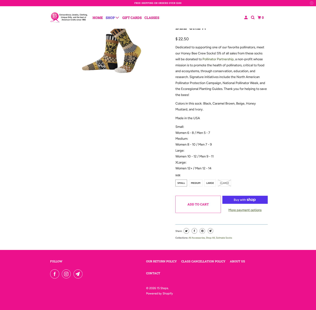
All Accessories (197, 237)
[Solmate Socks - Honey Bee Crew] (112, 50)
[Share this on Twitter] (186, 231)
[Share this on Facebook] (194, 231)
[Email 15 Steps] (79, 274)
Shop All (210, 237)
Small (181, 183)
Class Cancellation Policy (203, 261)
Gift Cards (132, 17)
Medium (195, 183)
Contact (153, 273)
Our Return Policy (161, 261)
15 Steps (162, 288)
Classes (151, 17)
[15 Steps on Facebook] (55, 274)
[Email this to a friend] (210, 231)
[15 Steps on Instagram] (67, 274)
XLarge (224, 183)
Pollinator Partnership (218, 59)
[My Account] (246, 17)
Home (98, 17)
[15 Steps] (69, 17)
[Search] (253, 17)
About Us (237, 261)
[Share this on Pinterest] (202, 231)
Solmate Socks (224, 237)
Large (210, 183)
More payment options (245, 210)
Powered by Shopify (159, 293)
